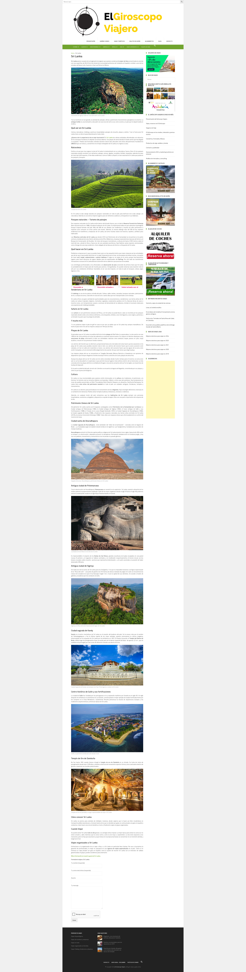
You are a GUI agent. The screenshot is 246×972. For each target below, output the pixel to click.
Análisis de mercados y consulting (156, 158)
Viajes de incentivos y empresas (80, 939)
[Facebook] (170, 47)
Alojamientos (149, 41)
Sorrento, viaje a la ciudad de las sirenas (158, 303)
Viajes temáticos (119, 41)
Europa (83, 47)
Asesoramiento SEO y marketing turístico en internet (160, 153)
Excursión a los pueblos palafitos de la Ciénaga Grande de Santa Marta (160, 326)
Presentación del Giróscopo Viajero (156, 119)
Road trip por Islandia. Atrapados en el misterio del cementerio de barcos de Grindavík (113, 950)
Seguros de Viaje (151, 128)
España (75, 47)
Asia (121, 47)
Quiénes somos (104, 41)
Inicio (72, 53)
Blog (159, 41)
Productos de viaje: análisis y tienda (157, 143)
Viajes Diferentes (132, 47)
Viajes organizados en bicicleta (79, 946)
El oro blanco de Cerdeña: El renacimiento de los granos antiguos (160, 313)
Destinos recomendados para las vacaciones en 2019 (113, 943)
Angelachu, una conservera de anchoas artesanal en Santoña (112, 937)
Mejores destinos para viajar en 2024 (157, 336)
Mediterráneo (94, 47)
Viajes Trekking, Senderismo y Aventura (82, 949)
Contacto (169, 41)
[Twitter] (172, 47)
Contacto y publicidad (152, 148)
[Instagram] (174, 47)
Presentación (90, 41)
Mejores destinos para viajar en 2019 (157, 354)
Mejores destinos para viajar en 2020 (157, 349)
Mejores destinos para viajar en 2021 (157, 345)
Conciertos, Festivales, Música (155, 139)
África (114, 47)
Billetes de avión (135, 41)
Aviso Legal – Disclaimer (118, 962)
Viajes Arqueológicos (77, 936)
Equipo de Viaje (145, 47)
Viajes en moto (75, 943)
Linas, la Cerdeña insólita (153, 307)
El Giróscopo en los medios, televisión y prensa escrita (160, 133)
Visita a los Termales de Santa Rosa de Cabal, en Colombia (160, 319)
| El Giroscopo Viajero (119, 967)
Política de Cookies (133, 962)
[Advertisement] (160, 390)
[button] (155, 46)
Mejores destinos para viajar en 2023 (157, 340)
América (105, 47)
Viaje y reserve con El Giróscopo (155, 123)
